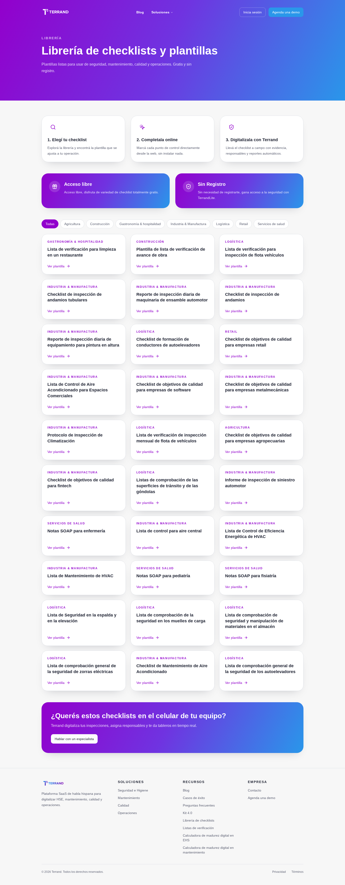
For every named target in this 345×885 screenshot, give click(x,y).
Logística (223, 224)
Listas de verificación (198, 828)
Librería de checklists (198, 820)
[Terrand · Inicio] (56, 12)
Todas (50, 224)
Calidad (123, 805)
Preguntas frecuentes (199, 805)
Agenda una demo (286, 12)
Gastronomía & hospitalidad (140, 224)
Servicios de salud (271, 224)
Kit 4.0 (187, 813)
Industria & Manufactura (188, 224)
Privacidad (279, 871)
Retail (243, 224)
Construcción (100, 224)
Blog (140, 12)
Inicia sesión (252, 12)
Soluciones (160, 12)
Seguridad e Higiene (133, 790)
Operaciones (127, 813)
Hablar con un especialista (74, 739)
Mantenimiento (129, 798)
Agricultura (72, 224)
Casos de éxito (194, 798)
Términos (297, 871)
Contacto (254, 790)
